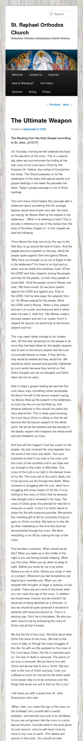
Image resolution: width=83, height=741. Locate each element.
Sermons (17, 91)
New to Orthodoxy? (23, 83)
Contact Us (35, 74)
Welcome (17, 74)
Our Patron (46, 83)
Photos (46, 91)
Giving (32, 91)
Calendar (53, 74)
